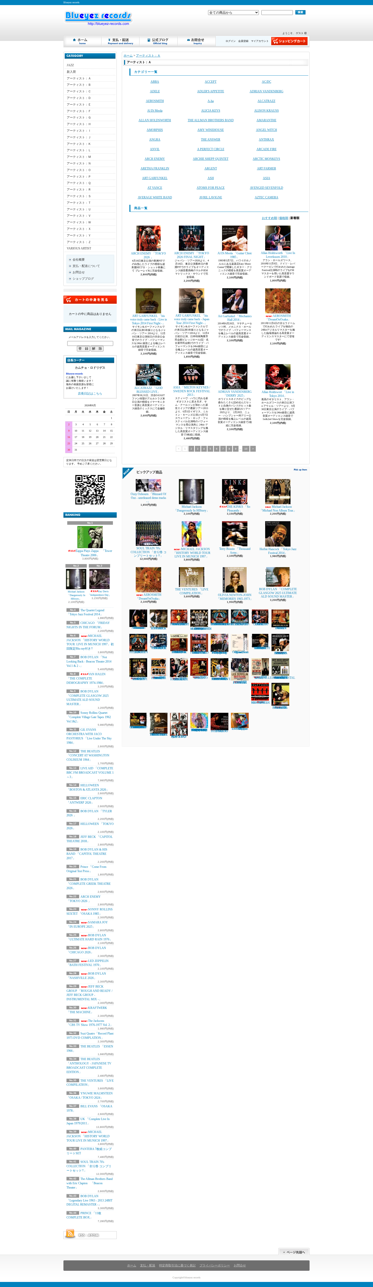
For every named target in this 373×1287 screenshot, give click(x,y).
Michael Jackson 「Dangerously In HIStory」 (76, 595)
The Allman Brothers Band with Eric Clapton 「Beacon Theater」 (89, 1183)
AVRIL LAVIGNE (210, 197)
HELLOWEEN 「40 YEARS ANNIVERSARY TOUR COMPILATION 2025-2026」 (222, 624)
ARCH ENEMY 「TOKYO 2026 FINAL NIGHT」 (191, 255)
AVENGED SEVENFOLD (266, 188)
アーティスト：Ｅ (79, 104)
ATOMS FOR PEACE (211, 188)
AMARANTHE (266, 120)
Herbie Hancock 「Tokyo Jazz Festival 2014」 (278, 550)
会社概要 (79, 259)
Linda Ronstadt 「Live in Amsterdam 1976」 (138, 628)
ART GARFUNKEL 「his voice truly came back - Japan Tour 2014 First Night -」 (191, 319)
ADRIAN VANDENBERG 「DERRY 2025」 (235, 393)
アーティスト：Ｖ (79, 215)
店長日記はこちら (90, 393)
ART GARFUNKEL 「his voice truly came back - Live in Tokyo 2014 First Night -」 (148, 319)
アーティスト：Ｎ (79, 163)
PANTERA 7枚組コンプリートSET (179, 736)
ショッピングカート (289, 41)
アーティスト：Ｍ (79, 157)
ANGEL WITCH (266, 130)
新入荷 (71, 72)
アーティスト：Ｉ (79, 130)
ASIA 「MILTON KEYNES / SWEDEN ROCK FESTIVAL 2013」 (191, 391)
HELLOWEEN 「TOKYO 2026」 (138, 652)
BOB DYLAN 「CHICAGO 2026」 (199, 677)
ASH (211, 178)
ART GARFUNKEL (154, 178)
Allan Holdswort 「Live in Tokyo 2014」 (278, 393)
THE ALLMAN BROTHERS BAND (211, 120)
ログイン (231, 41)
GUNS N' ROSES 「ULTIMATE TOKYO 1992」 (138, 678)
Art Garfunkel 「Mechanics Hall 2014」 (235, 317)
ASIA (266, 178)
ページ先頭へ (294, 1251)
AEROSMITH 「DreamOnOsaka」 (278, 317)
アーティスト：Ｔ (79, 203)
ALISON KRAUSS (266, 110)
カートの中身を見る (90, 300)
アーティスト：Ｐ (79, 176)
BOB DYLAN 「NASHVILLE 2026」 (261, 677)
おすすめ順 (269, 218)
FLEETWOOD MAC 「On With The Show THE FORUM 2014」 (199, 652)
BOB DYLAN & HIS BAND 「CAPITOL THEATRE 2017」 (86, 854)
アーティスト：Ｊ (79, 137)
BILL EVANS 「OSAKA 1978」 (219, 731)
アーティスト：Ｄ (79, 98)
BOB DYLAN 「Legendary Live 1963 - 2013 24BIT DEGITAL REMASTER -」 (89, 1200)
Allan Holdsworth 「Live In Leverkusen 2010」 (278, 254)
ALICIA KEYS (210, 110)
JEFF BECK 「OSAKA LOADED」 (158, 628)
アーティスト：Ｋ (79, 144)
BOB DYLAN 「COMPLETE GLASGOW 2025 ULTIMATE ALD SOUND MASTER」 (278, 592)
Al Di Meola (154, 110)
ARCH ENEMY (155, 159)
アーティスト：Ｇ (79, 117)
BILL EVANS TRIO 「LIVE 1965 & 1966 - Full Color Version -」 (158, 734)
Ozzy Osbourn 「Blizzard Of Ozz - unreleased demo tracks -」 (148, 497)
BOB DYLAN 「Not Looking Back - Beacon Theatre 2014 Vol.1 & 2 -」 (88, 661)
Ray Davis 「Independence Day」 (99, 593)
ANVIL (155, 149)
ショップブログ (159, 41)
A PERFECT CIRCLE (210, 149)
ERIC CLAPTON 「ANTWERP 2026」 (260, 624)
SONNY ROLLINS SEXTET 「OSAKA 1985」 (280, 653)
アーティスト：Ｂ (79, 85)
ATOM (94, 1235)
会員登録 (243, 41)
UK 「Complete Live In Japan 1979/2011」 (240, 729)
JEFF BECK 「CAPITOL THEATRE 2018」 (159, 648)
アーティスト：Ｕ (79, 209)
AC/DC (266, 81)
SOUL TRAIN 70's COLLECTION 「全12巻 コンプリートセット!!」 (88, 1166)
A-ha (211, 101)
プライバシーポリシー (214, 1265)
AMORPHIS (155, 130)
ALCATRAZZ (266, 101)
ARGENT (211, 168)
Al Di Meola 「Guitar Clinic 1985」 (234, 255)
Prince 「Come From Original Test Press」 (240, 652)
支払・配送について (121, 41)
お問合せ (197, 41)
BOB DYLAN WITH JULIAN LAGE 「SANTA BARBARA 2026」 (158, 677)
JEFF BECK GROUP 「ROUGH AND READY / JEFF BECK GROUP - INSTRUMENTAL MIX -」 (89, 993)
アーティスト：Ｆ (79, 111)
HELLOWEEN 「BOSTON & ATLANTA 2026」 (240, 624)
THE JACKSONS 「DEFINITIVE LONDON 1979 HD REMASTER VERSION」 (221, 678)
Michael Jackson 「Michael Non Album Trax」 (279, 508)
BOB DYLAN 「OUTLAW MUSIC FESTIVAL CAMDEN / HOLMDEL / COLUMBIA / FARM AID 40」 (138, 727)
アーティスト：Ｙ (79, 235)
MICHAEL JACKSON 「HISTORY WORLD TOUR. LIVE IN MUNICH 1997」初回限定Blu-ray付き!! (90, 642)
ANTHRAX (266, 139)
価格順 (283, 218)
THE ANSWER (210, 139)
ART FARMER (266, 168)
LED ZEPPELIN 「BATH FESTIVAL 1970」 (87, 963)
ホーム (83, 41)
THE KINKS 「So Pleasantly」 (238, 508)
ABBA (154, 81)
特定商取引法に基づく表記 (177, 1265)
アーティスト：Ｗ (79, 222)
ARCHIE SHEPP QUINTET (210, 159)
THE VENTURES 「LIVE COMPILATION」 (191, 591)
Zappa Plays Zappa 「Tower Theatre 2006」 (94, 553)
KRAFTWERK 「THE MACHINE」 (260, 702)
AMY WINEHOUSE (210, 130)
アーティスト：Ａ (79, 78)
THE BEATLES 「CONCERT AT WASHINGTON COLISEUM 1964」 (87, 756)
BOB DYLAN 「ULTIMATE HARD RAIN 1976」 (179, 678)
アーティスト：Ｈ (79, 124)
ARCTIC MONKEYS (266, 159)
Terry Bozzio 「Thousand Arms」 (234, 550)
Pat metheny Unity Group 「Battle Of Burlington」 (220, 652)
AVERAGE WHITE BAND (155, 197)
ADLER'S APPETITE (210, 91)
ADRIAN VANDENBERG (266, 91)
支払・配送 (147, 1265)
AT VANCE (154, 188)
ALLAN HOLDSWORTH (155, 120)
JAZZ (70, 65)
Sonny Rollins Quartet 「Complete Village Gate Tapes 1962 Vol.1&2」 (88, 717)
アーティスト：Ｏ (79, 170)
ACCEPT (210, 81)
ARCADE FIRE (267, 149)
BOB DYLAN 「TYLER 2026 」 (280, 628)
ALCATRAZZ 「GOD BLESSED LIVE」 (148, 389)
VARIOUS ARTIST (79, 248)
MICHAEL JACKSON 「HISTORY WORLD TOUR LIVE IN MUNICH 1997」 (88, 1136)
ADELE (155, 91)
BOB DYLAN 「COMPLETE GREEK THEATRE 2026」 (88, 884)
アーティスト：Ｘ (79, 229)
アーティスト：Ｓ (79, 196)
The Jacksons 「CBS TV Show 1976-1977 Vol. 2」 (89, 1023)
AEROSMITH (155, 101)
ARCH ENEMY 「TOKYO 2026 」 (148, 255)
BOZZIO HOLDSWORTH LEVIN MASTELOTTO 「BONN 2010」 (201, 629)
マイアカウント (260, 41)
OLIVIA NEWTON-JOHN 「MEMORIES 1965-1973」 (235, 596)
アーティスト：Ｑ (79, 183)
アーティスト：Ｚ (79, 242)
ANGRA (154, 139)
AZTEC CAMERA (266, 197)
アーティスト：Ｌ (79, 150)
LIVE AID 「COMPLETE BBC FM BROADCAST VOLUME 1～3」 (90, 773)
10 (245, 448)
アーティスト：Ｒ (79, 189)
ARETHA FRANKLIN (155, 168)
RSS (81, 1235)
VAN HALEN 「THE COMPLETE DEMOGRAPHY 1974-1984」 (86, 678)
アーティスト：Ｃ (79, 91)
